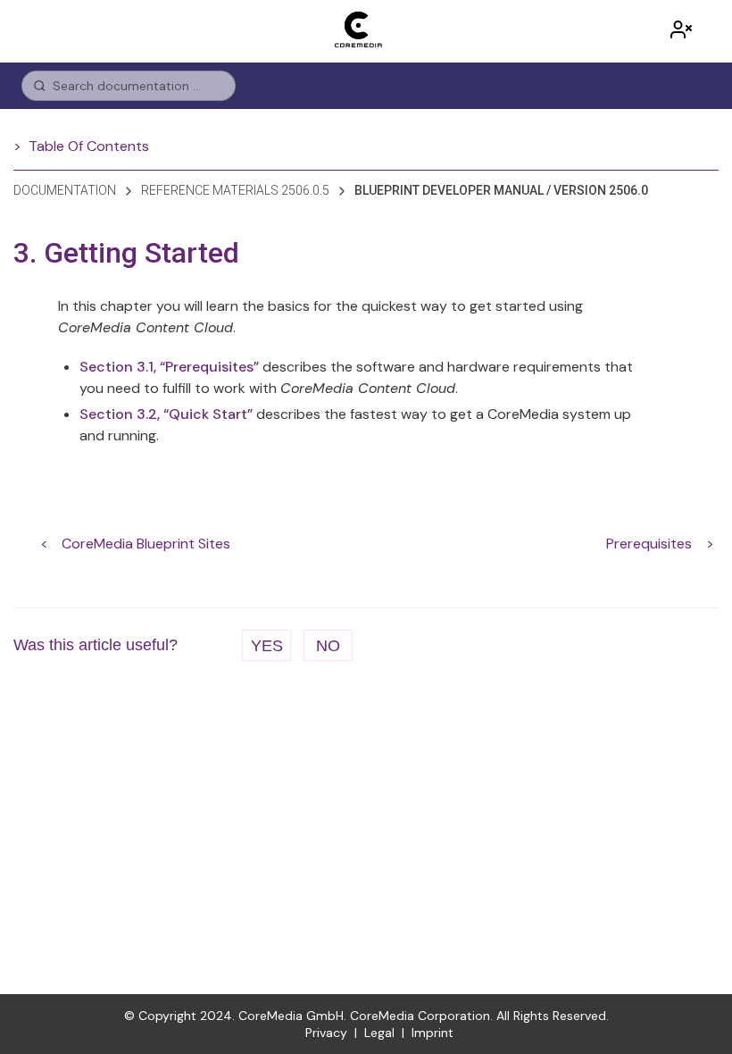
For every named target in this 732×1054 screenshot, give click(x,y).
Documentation (64, 190)
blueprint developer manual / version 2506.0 (501, 190)
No (328, 646)
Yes (267, 646)
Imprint (432, 1033)
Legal (379, 1033)
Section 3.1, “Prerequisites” (169, 366)
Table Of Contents (89, 146)
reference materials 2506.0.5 (235, 190)
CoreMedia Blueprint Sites (146, 543)
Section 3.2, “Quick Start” (166, 414)
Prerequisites (649, 543)
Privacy (326, 1033)
